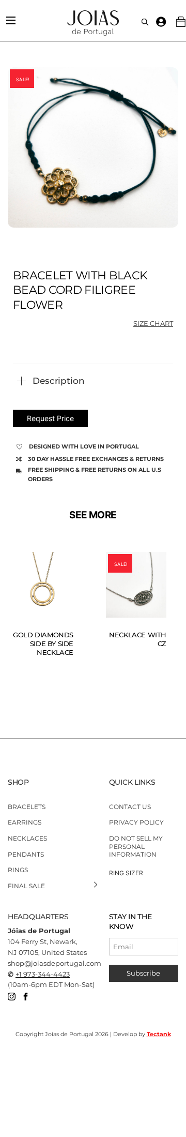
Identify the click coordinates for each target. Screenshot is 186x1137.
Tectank (159, 1034)
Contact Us (130, 807)
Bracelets (26, 807)
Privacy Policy (136, 822)
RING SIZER (126, 873)
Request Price (50, 418)
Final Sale (26, 886)
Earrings (24, 822)
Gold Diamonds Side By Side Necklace (43, 643)
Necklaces (27, 838)
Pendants (26, 854)
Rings (18, 870)
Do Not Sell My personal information (136, 846)
